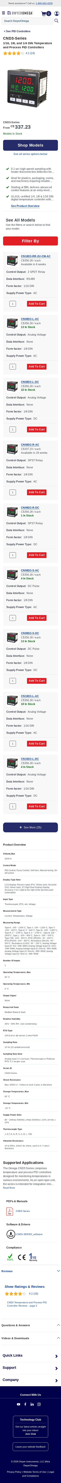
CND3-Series (22, 1211)
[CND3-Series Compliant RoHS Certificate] (10, 1257)
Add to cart (37, 303)
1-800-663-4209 (44, 3)
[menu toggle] (4, 13)
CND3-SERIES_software (29, 1234)
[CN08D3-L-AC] (12, 323)
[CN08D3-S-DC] (12, 637)
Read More (9, 1187)
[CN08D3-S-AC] (12, 574)
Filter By (30, 241)
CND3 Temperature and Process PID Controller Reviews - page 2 (27, 1304)
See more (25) (31, 827)
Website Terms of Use (34, 1472)
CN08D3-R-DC (30, 507)
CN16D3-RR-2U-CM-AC (36, 256)
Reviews (7, 1271)
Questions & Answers (15, 1325)
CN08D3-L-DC (30, 381)
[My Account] (56, 13)
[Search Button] (56, 21)
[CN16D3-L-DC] (12, 763)
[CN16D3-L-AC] (12, 700)
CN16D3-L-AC (30, 696)
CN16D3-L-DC (30, 759)
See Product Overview (25, 206)
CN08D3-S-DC (30, 633)
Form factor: (14, 285)
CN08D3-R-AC (30, 444)
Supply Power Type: (19, 293)
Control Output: (16, 271)
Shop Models (30, 145)
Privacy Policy (14, 1472)
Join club (30, 1434)
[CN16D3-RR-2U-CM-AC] (12, 260)
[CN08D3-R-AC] (12, 449)
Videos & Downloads (15, 1338)
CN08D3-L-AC (30, 319)
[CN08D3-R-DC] (12, 511)
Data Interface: (15, 279)
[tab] (30, 1207)
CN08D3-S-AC (30, 570)
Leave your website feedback (30, 1446)
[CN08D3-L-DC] (12, 386)
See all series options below (30, 154)
